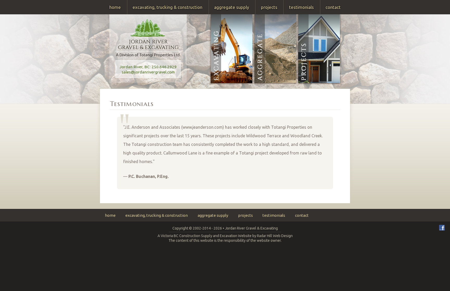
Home (115, 7)
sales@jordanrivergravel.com (148, 72)
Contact (333, 7)
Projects (269, 7)
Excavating (232, 48)
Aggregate (275, 48)
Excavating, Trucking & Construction (167, 7)
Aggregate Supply (231, 7)
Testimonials (301, 7)
